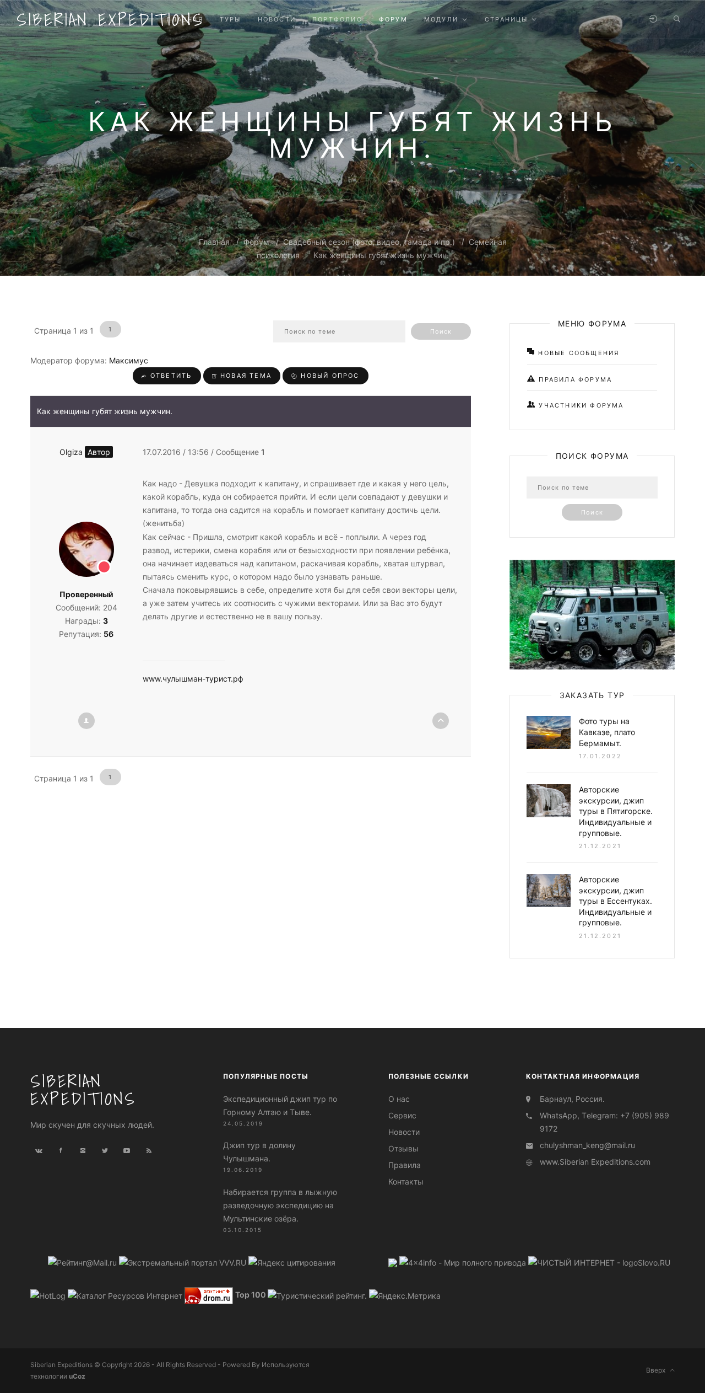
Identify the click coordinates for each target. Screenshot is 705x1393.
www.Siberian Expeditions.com (595, 1161)
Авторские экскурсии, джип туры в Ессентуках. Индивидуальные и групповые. (615, 901)
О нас (399, 1098)
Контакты (406, 1181)
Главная (214, 242)
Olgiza (84, 452)
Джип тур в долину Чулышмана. (259, 1151)
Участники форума (579, 405)
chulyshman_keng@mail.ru (587, 1145)
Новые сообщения (577, 353)
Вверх (658, 1370)
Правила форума (574, 379)
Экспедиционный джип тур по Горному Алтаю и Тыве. (280, 1105)
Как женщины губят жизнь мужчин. (381, 255)
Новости (404, 1132)
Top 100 (250, 1294)
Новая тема (245, 375)
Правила (404, 1165)
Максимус (128, 360)
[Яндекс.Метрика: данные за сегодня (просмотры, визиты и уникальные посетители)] (405, 1296)
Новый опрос (328, 375)
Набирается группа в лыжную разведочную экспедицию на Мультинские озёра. (280, 1205)
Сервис (402, 1115)
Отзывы (403, 1148)
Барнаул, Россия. (572, 1098)
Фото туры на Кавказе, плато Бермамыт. (607, 731)
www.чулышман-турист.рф (193, 678)
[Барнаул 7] (393, 1262)
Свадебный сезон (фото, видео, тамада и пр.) (369, 242)
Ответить (170, 375)
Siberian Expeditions (110, 19)
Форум (256, 242)
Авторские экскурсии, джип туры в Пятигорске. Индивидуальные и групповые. (616, 811)
